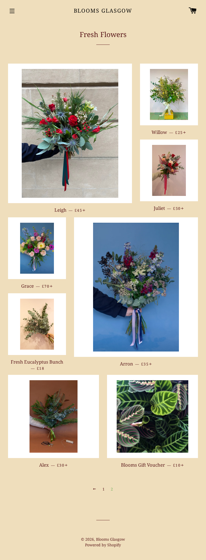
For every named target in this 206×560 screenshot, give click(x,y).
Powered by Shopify (103, 544)
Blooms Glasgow (103, 10)
